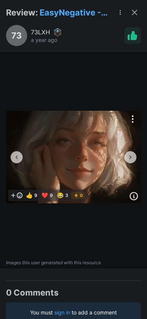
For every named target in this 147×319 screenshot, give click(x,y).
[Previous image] (17, 157)
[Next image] (130, 157)
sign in (62, 312)
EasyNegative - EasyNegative (70, 13)
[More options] (132, 119)
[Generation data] (133, 196)
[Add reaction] (16, 195)
